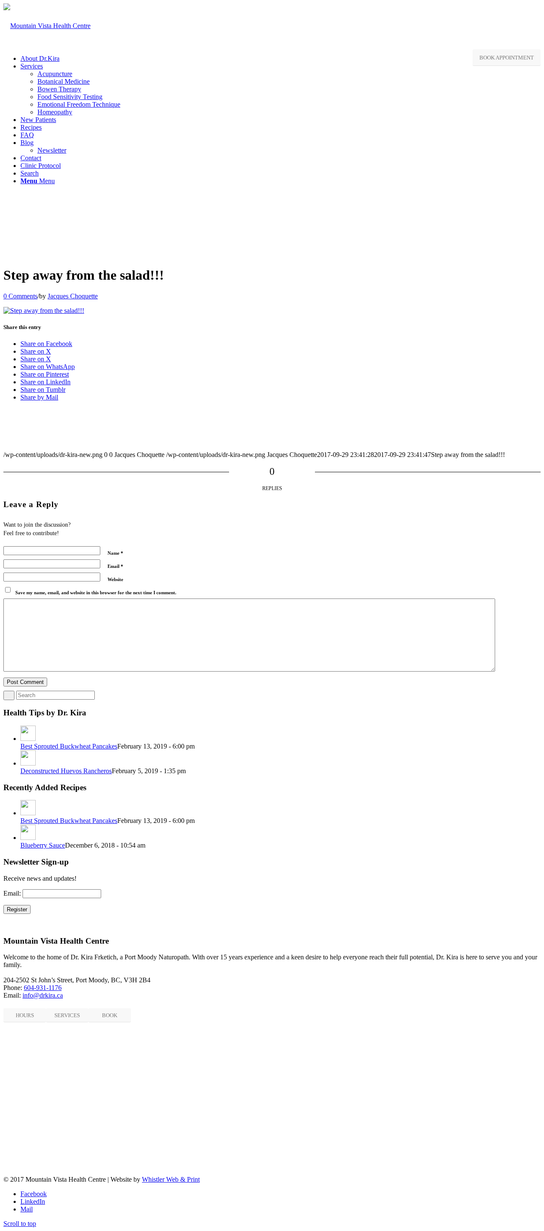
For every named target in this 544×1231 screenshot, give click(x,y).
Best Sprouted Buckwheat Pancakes (68, 746)
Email (115, 566)
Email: (12, 893)
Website (115, 579)
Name (115, 553)
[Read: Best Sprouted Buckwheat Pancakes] (28, 738)
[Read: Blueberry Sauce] (28, 837)
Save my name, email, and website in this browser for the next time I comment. (95, 592)
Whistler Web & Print (171, 1179)
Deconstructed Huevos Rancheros (66, 770)
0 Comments (20, 296)
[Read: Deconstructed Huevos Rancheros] (28, 763)
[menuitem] (280, 58)
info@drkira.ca (43, 995)
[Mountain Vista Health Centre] (47, 25)
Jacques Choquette (73, 296)
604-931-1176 (43, 987)
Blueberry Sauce (42, 845)
